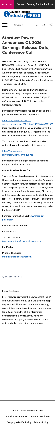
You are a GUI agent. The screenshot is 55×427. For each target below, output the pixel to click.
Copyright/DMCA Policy (19, 422)
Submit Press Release (16, 416)
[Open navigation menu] (4, 25)
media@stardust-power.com (17, 256)
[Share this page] (51, 25)
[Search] (37, 25)
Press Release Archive (32, 410)
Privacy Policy (41, 422)
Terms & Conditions (40, 416)
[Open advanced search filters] (43, 25)
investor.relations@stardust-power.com (22, 241)
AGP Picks (7, 4)
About (15, 410)
